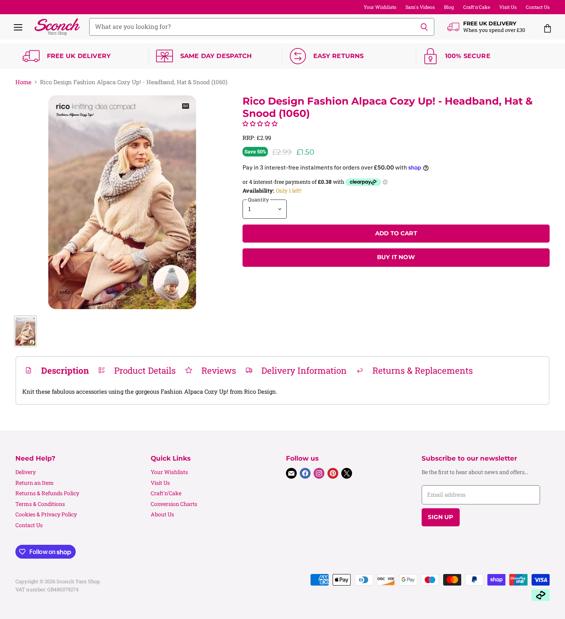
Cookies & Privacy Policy (46, 514)
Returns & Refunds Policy (47, 493)
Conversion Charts (174, 504)
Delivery (25, 472)
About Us (162, 514)
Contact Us (538, 7)
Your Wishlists (380, 7)
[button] (260, 123)
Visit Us (508, 7)
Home (23, 82)
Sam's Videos (420, 7)
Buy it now (396, 257)
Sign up (441, 517)
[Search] (424, 27)
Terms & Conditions (40, 504)
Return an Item (34, 482)
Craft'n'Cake (476, 7)
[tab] (57, 370)
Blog (449, 7)
